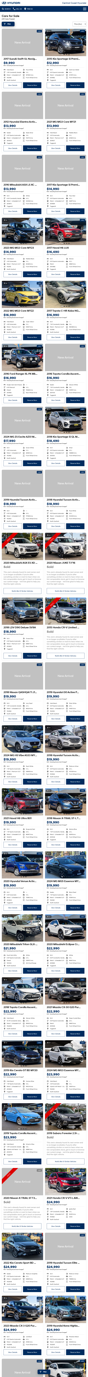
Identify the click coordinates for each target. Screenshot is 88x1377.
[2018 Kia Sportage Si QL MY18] (65, 420)
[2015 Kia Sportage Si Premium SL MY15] (65, 42)
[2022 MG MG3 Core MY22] (22, 294)
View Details (12, 85)
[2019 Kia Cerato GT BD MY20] (22, 1054)
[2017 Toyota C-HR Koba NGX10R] (65, 294)
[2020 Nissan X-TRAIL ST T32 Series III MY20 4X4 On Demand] (22, 1181)
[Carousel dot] (62, 54)
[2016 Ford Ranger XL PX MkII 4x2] (22, 357)
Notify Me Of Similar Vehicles (22, 591)
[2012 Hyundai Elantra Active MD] (22, 105)
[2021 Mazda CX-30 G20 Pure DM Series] (65, 991)
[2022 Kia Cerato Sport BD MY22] (22, 1246)
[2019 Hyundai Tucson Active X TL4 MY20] (22, 483)
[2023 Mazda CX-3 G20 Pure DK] (22, 1309)
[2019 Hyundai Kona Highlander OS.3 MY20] (65, 1309)
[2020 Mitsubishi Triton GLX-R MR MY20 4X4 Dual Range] (22, 928)
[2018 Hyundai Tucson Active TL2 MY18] (65, 483)
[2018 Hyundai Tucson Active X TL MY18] (65, 739)
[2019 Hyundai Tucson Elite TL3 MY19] (65, 1246)
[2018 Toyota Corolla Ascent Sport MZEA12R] (22, 991)
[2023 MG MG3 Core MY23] (22, 231)
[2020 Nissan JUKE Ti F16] (65, 546)
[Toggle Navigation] (84, 9)
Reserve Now (32, 85)
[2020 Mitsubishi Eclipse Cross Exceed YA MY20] (65, 928)
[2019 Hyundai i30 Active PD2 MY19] (65, 676)
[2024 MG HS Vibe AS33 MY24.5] (22, 739)
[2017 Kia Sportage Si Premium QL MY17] (65, 168)
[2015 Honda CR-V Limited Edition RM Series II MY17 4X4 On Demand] (65, 611)
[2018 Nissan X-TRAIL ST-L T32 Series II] (65, 802)
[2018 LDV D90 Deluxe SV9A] (22, 611)
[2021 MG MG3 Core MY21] (65, 105)
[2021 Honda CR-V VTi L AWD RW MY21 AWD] (65, 1181)
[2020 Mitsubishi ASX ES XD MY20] (22, 546)
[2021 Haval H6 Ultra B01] (22, 802)
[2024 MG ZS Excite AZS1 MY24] (22, 420)
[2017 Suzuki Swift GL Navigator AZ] (22, 42)
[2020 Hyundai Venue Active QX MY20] (22, 865)
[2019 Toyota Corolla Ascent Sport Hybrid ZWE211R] (22, 1117)
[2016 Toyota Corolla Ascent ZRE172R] (65, 357)
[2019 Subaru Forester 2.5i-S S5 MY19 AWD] (65, 1117)
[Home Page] (11, 3)
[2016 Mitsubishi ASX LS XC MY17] (22, 168)
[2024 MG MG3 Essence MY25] (65, 1054)
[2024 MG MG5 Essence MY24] (65, 865)
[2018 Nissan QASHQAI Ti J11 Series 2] (22, 676)
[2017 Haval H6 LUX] (65, 231)
